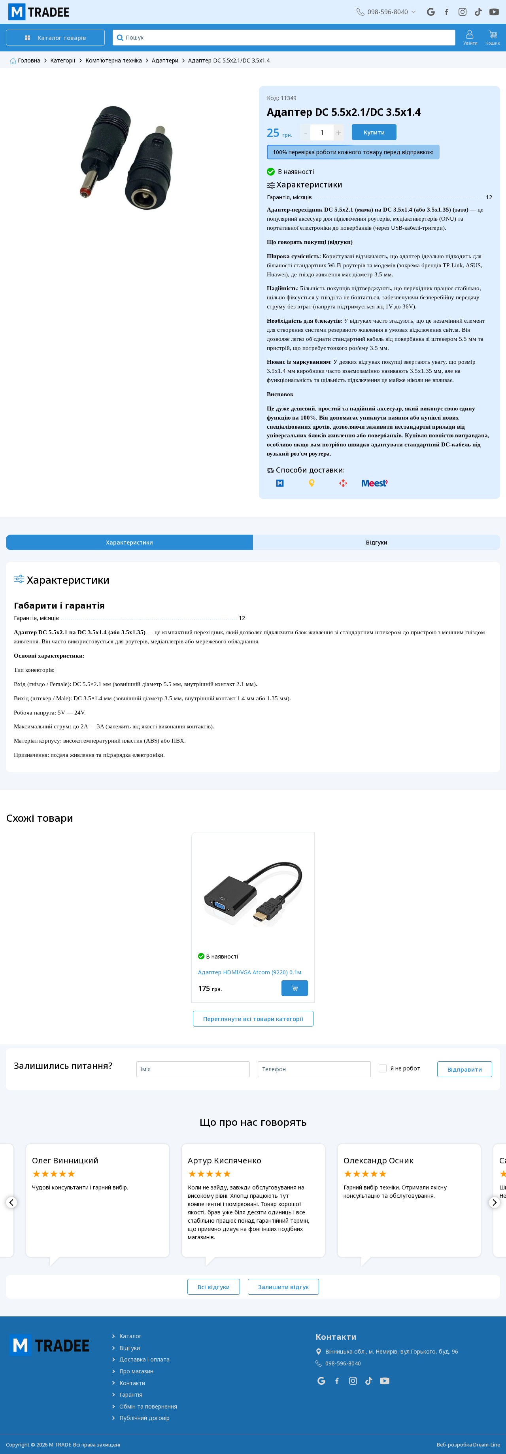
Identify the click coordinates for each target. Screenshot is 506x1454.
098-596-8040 (388, 12)
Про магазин (136, 1371)
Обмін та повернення (148, 1406)
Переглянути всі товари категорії (253, 1019)
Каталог (130, 1336)
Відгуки (129, 1348)
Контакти (132, 1383)
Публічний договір (144, 1418)
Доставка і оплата (144, 1359)
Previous (11, 1202)
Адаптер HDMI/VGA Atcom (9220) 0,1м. (250, 972)
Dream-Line (486, 1444)
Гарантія (130, 1394)
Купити (374, 132)
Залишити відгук (283, 1287)
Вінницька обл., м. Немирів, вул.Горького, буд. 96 (391, 1351)
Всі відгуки (214, 1287)
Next (494, 1202)
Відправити (464, 1069)
